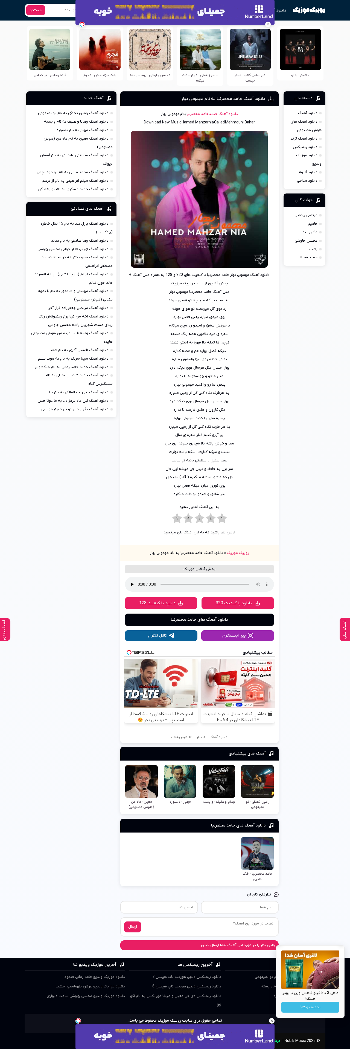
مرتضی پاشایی (305, 215)
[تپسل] (82, 24)
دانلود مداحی (307, 180)
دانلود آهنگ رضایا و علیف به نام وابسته (76, 121)
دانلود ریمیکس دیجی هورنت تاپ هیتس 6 (186, 986)
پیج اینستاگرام (234, 635)
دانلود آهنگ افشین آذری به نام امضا (79, 350)
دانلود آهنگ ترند (303, 138)
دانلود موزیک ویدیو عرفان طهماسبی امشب (90, 986)
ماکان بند (309, 232)
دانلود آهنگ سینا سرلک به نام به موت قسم (73, 358)
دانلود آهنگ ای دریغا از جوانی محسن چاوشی (73, 249)
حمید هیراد (308, 257)
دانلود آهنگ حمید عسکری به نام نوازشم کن (73, 189)
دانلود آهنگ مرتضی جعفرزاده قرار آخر (78, 308)
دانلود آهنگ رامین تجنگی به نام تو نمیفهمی (73, 113)
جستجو (36, 10)
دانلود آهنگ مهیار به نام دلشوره (83, 130)
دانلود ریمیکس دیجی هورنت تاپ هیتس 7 (186, 976)
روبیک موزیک (238, 553)
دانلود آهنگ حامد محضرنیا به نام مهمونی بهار (223, 99)
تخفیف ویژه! (310, 1007)
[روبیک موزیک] (308, 10)
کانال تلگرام (157, 635)
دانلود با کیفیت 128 (157, 603)
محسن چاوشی (306, 240)
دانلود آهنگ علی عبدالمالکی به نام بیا (79, 392)
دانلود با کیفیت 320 (234, 603)
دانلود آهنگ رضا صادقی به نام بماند (80, 240)
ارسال (132, 926)
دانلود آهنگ (275, 10)
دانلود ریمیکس (305, 147)
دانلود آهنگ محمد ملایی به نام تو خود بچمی (73, 172)
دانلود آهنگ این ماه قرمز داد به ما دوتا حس (73, 400)
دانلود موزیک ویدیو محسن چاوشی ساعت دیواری (86, 996)
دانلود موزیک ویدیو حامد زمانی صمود (95, 976)
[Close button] (268, 24)
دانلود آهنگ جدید (223, 114)
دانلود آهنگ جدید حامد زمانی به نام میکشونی (72, 367)
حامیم (312, 223)
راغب (313, 249)
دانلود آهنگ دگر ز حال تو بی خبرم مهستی (75, 409)
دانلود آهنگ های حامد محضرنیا (199, 619)
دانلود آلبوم (308, 172)
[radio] (222, 518)
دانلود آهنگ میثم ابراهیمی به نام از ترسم (75, 180)
